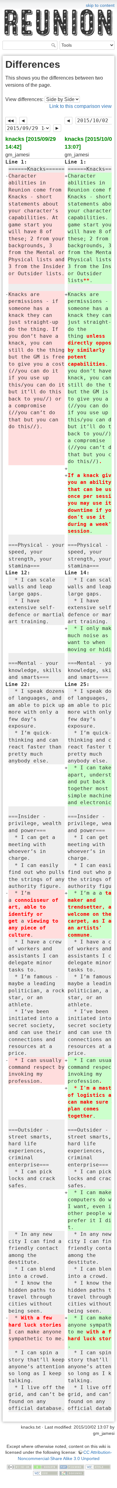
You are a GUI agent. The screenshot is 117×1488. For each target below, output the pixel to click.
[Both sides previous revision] (10, 120)
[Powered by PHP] (71, 1466)
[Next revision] (57, 128)
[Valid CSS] (45, 1472)
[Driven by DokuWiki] (71, 1472)
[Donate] (45, 1466)
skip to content (100, 5)
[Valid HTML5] (97, 1466)
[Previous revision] (23, 120)
